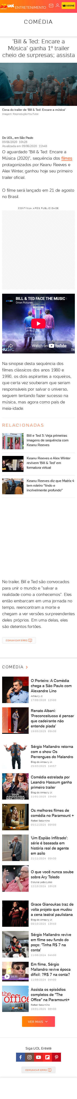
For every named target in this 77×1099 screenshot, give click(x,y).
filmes (66, 158)
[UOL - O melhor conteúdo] (7, 6)
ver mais (35, 1021)
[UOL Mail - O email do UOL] (51, 5)
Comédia (38, 22)
